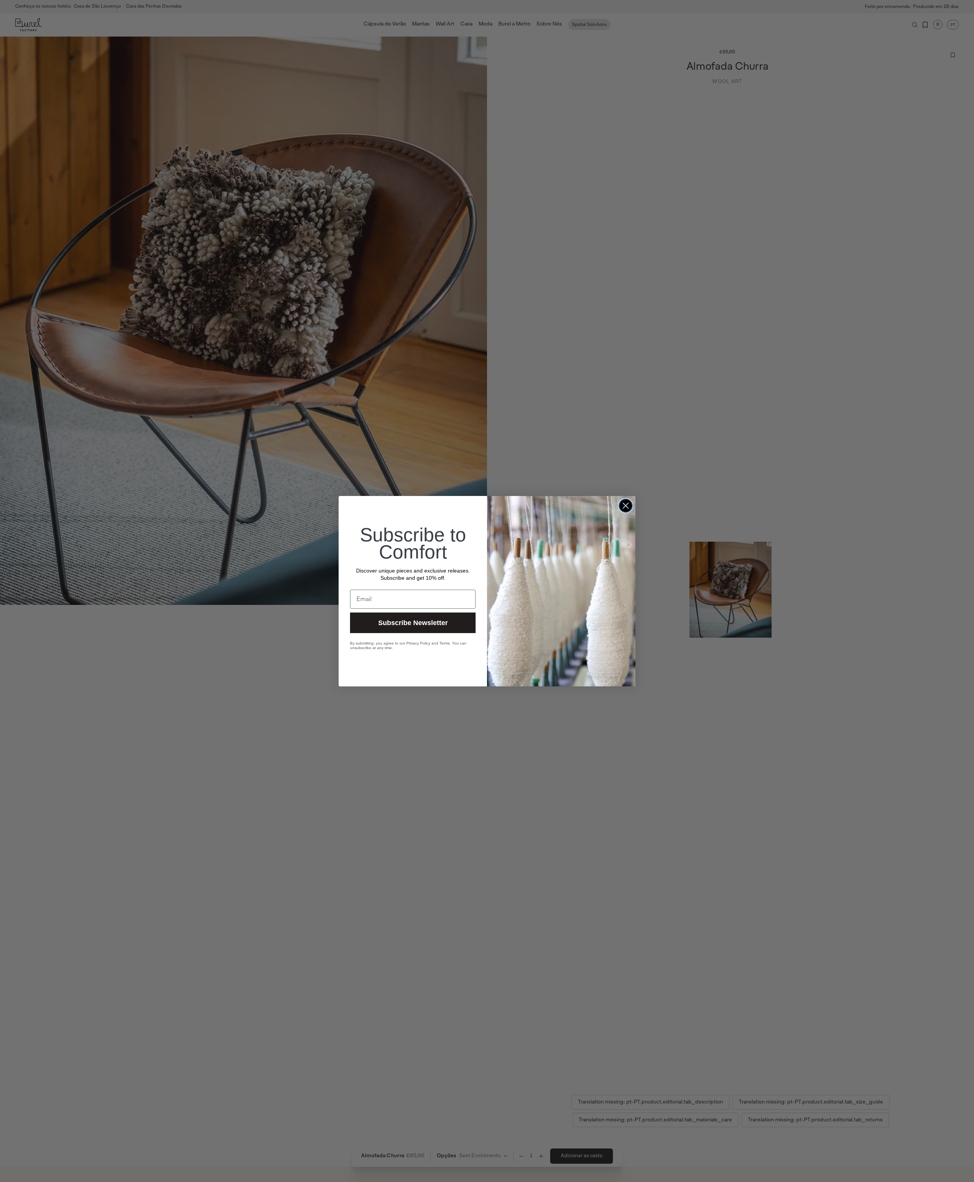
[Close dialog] (625, 505)
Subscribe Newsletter (413, 622)
